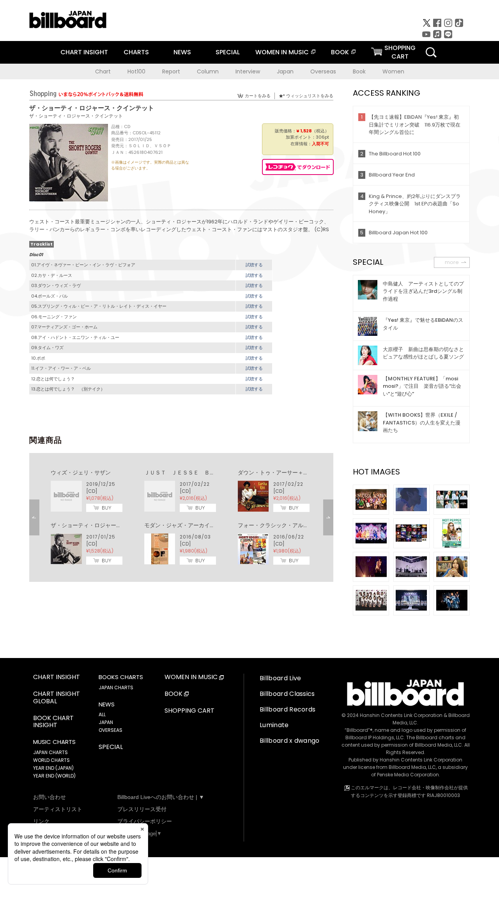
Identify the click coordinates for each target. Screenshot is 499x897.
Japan (285, 71)
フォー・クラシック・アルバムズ (279, 525)
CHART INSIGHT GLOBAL (56, 697)
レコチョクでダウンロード (298, 167)
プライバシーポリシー (144, 821)
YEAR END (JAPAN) (53, 768)
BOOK (340, 52)
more (452, 262)
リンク (41, 821)
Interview (247, 71)
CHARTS (136, 52)
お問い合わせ (49, 797)
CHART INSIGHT (84, 52)
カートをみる (258, 96)
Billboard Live (280, 678)
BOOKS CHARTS (121, 677)
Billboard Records (287, 709)
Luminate (274, 724)
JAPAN (106, 722)
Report (171, 71)
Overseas (323, 71)
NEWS (182, 52)
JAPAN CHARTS (50, 752)
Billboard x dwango (290, 740)
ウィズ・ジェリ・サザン (81, 472)
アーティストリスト (57, 809)
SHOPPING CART (189, 711)
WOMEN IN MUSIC (282, 52)
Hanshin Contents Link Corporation (401, 715)
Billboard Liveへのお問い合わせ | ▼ (160, 797)
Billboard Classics (287, 693)
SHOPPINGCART (400, 52)
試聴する (254, 265)
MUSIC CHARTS (54, 741)
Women (393, 71)
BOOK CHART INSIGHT (53, 722)
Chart (103, 71)
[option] (181, 517)
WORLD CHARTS (51, 760)
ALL (102, 714)
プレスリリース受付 (141, 809)
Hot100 (136, 71)
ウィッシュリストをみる (309, 96)
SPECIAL (228, 52)
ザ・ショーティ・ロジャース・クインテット (76, 115)
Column (208, 71)
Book (359, 71)
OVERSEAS (110, 730)
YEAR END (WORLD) (54, 775)
